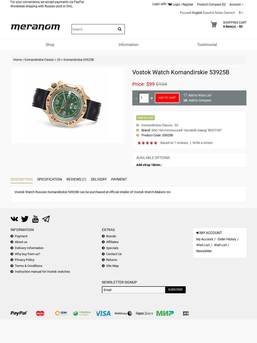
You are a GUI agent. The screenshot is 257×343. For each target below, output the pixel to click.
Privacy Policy (24, 260)
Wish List (203, 245)
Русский (185, 13)
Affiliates (112, 242)
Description (22, 179)
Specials (112, 248)
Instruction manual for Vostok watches (42, 271)
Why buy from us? (27, 254)
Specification (49, 179)
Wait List (220, 245)
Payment (119, 179)
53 (58, 60)
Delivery (99, 179)
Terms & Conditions (28, 266)
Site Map (112, 266)
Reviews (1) (76, 179)
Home (17, 60)
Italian (219, 13)
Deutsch (229, 13)
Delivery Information (29, 248)
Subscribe (175, 289)
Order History (227, 239)
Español (208, 13)
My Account (204, 239)
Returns (111, 260)
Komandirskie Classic (39, 60)
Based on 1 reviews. (174, 143)
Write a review (202, 143)
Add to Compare (200, 100)
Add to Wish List (199, 95)
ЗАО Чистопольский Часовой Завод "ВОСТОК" (186, 130)
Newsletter (204, 251)
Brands (111, 236)
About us (21, 242)
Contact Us (114, 254)
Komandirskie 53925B (78, 60)
